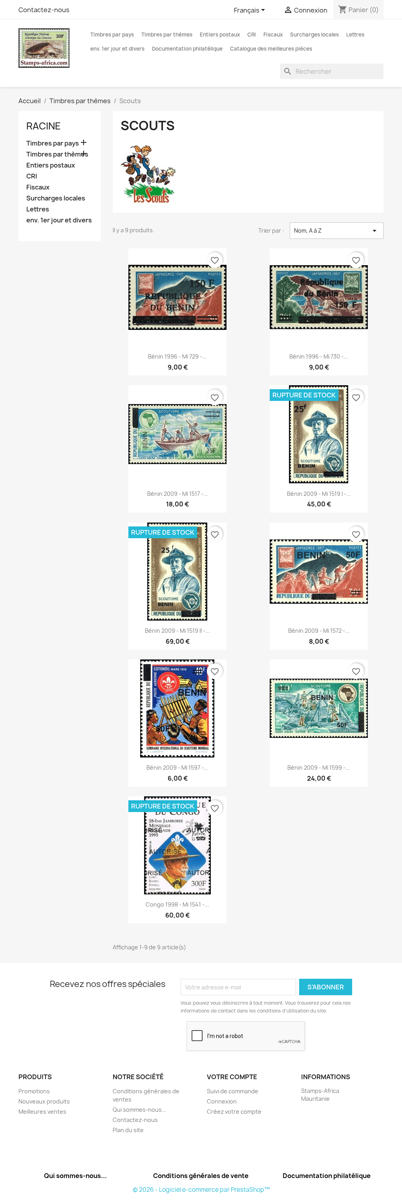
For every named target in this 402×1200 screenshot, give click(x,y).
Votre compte (232, 1077)
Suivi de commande (232, 1091)
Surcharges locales (314, 34)
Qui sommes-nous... (139, 1109)
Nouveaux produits (44, 1101)
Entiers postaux (220, 34)
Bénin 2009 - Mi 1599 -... (318, 767)
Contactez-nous (43, 9)
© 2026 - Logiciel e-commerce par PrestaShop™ (201, 1189)
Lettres (355, 34)
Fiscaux (273, 34)
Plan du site (128, 1130)
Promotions (34, 1091)
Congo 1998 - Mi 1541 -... (177, 904)
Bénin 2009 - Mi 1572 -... (319, 630)
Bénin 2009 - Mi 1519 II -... (177, 630)
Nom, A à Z (336, 230)
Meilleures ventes (42, 1111)
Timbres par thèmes (166, 34)
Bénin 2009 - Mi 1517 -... (177, 493)
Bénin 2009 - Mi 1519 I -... (319, 493)
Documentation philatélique (187, 48)
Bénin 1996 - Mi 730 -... (318, 356)
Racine (43, 126)
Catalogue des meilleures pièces (271, 48)
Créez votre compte (234, 1111)
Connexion (222, 1101)
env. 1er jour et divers (117, 48)
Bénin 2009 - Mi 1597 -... (177, 767)
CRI (251, 34)
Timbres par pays (112, 34)
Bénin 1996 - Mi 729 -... (177, 356)
